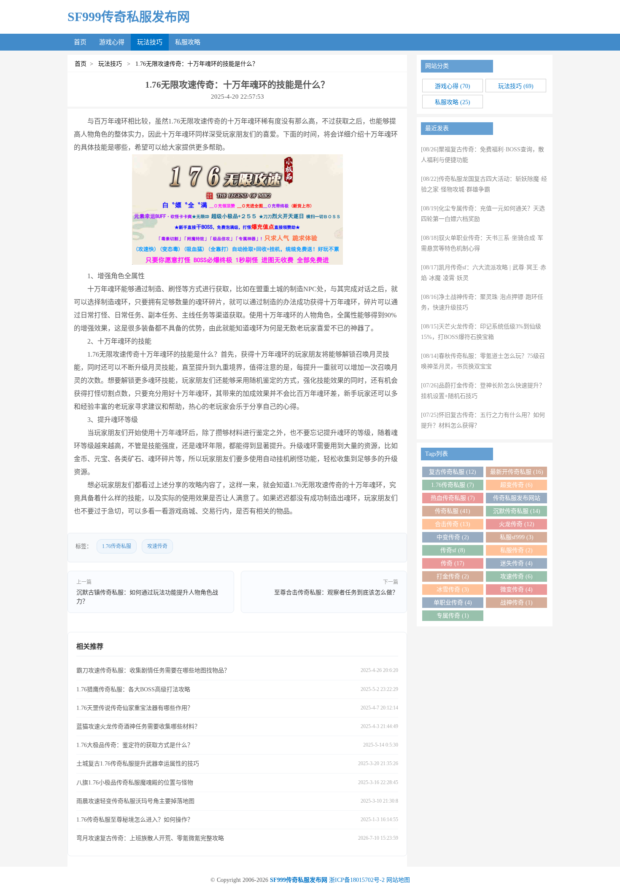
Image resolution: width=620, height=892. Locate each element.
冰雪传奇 (453, 589)
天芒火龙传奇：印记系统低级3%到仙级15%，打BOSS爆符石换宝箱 (481, 331)
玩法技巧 (149, 42)
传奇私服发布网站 (516, 499)
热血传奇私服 (453, 498)
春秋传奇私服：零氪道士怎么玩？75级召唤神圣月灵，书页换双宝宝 (483, 361)
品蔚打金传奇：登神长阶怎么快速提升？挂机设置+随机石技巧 (483, 390)
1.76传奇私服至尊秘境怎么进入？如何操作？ (134, 820)
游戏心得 (111, 42)
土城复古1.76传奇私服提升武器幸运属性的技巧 (137, 763)
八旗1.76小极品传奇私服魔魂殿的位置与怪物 (134, 782)
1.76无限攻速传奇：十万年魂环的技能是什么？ (195, 64)
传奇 (452, 563)
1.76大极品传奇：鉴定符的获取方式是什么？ (134, 745)
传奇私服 (452, 511)
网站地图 (398, 880)
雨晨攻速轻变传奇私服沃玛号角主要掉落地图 (135, 801)
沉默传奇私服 (516, 511)
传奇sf (452, 550)
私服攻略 (187, 42)
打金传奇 (453, 576)
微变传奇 (516, 589)
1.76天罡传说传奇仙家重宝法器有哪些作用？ (134, 708)
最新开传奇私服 (516, 472)
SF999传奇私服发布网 (128, 17)
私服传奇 (516, 550)
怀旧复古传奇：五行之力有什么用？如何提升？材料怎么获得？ (483, 420)
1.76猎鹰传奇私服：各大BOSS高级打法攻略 (133, 689)
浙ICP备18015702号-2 (357, 880)
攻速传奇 (157, 546)
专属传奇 (453, 616)
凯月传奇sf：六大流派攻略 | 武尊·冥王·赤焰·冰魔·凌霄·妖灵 (483, 272)
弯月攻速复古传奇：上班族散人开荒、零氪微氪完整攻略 (150, 838)
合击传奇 (452, 524)
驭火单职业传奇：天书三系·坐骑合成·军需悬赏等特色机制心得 (482, 243)
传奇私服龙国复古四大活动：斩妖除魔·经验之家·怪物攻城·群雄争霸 (484, 184)
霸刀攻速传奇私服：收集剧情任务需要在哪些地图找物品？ (153, 670)
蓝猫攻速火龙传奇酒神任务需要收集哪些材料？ (138, 726)
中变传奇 (453, 537)
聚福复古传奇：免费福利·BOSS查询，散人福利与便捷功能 (482, 154)
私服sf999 (517, 537)
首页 (80, 42)
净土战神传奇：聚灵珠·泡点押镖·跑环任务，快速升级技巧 (482, 302)
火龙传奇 (516, 524)
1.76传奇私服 (116, 546)
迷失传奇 (516, 563)
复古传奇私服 (452, 472)
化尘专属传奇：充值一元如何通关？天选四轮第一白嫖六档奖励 (483, 213)
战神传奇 (516, 602)
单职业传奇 (453, 602)
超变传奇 (516, 485)
